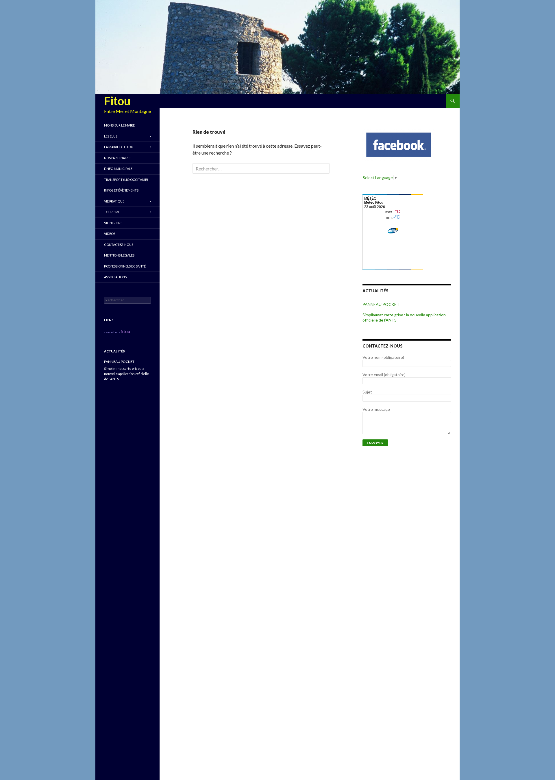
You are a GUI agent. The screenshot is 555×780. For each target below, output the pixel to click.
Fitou (117, 101)
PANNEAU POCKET (380, 304)
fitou (125, 331)
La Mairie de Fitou (118, 147)
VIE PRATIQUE (114, 201)
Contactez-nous (118, 244)
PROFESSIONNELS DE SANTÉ (125, 266)
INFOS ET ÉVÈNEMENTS (121, 190)
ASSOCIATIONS (115, 277)
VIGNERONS (113, 223)
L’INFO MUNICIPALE (118, 168)
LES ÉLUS (110, 136)
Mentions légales (119, 255)
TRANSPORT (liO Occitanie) (126, 179)
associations (112, 332)
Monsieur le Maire (119, 125)
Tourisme (112, 212)
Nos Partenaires (117, 158)
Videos (109, 233)
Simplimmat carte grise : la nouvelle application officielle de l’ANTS (126, 373)
